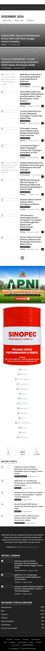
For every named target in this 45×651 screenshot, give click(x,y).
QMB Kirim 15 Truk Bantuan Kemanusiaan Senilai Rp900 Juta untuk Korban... (27, 483)
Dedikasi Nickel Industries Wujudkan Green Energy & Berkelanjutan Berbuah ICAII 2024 (32, 166)
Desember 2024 (12, 13)
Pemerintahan (5, 625)
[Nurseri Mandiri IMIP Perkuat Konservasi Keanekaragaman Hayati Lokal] (7, 507)
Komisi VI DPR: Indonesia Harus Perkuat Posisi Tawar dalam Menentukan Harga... (26, 518)
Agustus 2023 (6, 20)
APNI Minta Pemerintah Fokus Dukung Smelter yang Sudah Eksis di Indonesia (30, 78)
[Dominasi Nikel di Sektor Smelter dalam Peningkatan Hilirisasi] (9, 204)
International (16, 645)
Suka (8, 447)
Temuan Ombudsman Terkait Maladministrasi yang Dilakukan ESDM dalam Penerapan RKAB (19, 62)
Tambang (4, 618)
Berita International (20, 476)
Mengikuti (22, 447)
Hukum (31, 642)
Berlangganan (36, 447)
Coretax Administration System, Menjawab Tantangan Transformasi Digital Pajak (31, 114)
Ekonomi (17, 639)
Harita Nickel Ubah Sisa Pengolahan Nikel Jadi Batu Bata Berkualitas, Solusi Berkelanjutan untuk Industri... (32, 96)
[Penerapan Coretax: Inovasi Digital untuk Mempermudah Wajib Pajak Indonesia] (9, 133)
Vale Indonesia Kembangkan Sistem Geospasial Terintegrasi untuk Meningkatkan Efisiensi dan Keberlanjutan (30, 221)
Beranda (3, 13)
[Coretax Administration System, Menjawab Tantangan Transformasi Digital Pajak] (9, 116)
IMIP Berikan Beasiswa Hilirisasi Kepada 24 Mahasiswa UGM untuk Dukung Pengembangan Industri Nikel (30, 185)
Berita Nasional (19, 523)
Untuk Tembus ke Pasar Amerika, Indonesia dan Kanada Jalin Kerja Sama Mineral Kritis (30, 240)
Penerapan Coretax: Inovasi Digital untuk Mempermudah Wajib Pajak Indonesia (29, 132)
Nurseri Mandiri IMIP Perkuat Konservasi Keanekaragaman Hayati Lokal (29, 506)
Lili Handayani (6, 68)
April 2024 (30, 20)
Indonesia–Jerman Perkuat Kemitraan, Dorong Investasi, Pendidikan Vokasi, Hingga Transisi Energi (28, 470)
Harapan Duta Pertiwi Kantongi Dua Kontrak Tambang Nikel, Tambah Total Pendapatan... (29, 494)
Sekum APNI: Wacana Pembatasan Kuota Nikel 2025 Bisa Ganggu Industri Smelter (20, 38)
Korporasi (18, 488)
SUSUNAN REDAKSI (27, 645)
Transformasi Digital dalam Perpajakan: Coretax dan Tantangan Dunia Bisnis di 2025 (30, 149)
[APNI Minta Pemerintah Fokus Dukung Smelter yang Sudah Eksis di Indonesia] (9, 79)
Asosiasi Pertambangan (9, 628)
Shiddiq (4, 44)
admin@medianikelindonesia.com (27, 547)
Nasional (38, 642)
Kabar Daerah (22, 642)
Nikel (2, 611)
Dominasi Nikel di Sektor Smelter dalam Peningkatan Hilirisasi (31, 201)
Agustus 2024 (19, 20)
